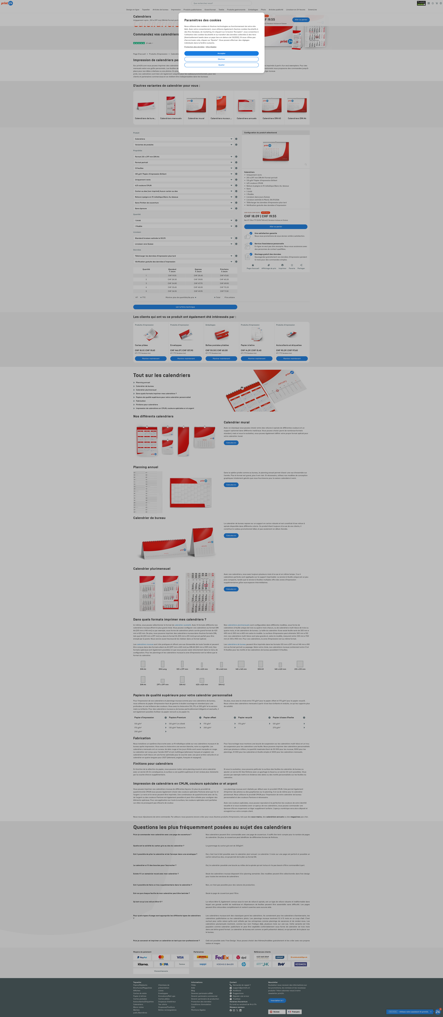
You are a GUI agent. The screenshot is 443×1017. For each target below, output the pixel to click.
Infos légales (211, 47)
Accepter (221, 53)
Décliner (221, 59)
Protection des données (194, 47)
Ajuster (221, 65)
